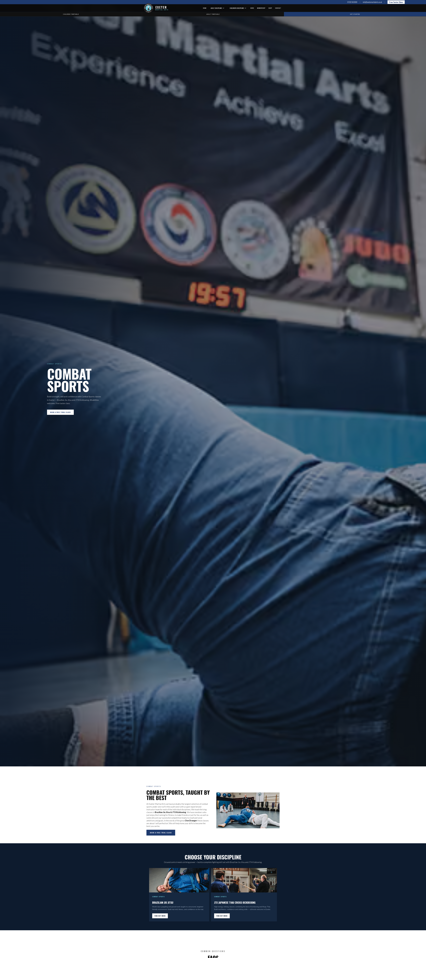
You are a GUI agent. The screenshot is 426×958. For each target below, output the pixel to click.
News (252, 8)
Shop (270, 8)
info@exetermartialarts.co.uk (372, 2)
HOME (204, 8)
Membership (261, 8)
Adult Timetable (213, 14)
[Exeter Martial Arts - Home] (149, 8)
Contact (278, 8)
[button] (217, 8)
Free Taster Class (396, 2)
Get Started (355, 14)
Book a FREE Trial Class (60, 412)
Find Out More (160, 916)
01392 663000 (352, 2)
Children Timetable (71, 14)
